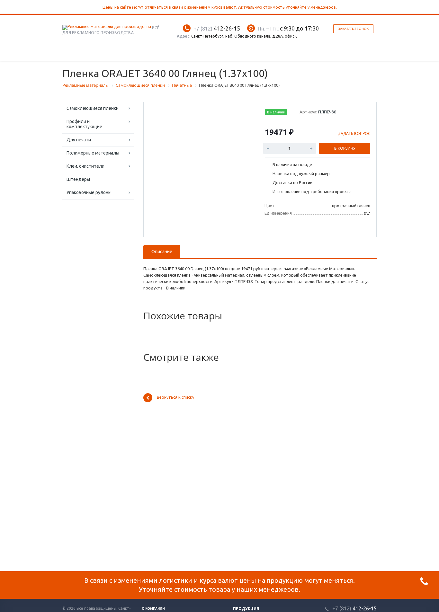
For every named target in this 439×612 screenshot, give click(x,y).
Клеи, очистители (85, 166)
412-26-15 (216, 28)
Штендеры (78, 179)
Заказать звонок (353, 29)
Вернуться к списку (175, 397)
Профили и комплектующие (84, 124)
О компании (153, 608)
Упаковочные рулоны (89, 192)
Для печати (79, 139)
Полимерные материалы (93, 152)
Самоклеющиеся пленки (93, 108)
